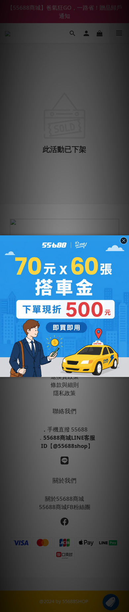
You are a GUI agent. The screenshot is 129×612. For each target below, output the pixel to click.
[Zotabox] (124, 371)
